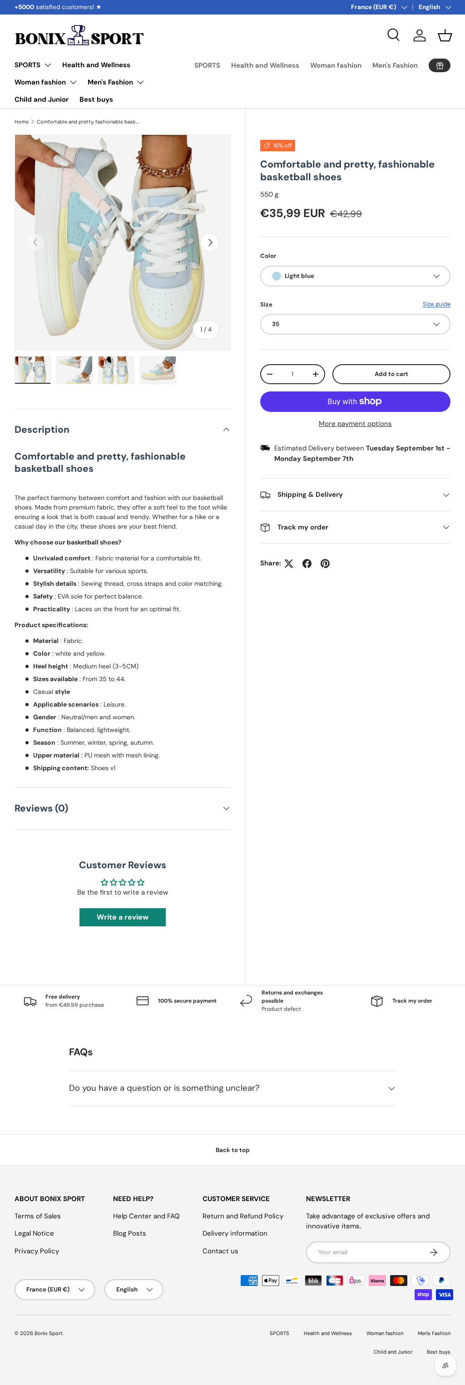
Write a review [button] (122, 917)
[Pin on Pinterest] (325, 563)
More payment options (355, 423)
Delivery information (235, 1233)
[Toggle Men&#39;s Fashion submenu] (140, 82)
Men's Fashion (110, 82)
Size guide (436, 304)
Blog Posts (129, 1233)
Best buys (96, 99)
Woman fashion (40, 82)
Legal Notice (34, 1233)
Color (268, 256)
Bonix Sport (49, 1333)
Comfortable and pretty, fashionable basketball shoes (88, 122)
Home (22, 122)
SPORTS (27, 64)
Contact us (220, 1251)
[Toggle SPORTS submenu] (47, 64)
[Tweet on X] (289, 563)
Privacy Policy (37, 1251)
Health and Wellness (96, 64)
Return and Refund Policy (243, 1216)
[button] (445, 35)
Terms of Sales (38, 1216)
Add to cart (391, 374)
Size (266, 304)
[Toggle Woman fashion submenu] (73, 82)
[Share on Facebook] (307, 563)
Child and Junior (42, 99)
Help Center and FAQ (146, 1216)
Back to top (233, 1150)
